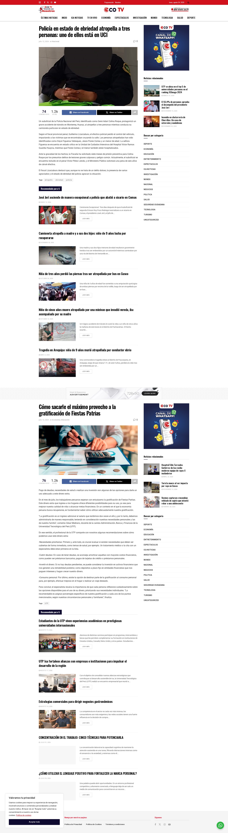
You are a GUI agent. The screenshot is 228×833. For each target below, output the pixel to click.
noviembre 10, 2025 (170, 111)
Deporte (191, 17)
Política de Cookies (94, 824)
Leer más (87, 218)
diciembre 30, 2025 (47, 242)
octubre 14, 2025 (46, 319)
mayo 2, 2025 (45, 355)
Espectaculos (122, 17)
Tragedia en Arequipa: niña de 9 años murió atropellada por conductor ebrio (85, 349)
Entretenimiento (152, 159)
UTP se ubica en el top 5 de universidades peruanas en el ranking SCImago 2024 (174, 89)
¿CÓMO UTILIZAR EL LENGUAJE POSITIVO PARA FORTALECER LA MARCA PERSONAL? (88, 773)
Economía (106, 17)
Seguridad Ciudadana (154, 204)
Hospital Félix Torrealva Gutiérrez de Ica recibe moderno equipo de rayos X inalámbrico (173, 469)
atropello (49, 180)
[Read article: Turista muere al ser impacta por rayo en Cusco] (152, 487)
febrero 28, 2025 (169, 507)
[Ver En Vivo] (180, 9)
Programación (109, 2)
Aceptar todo (34, 822)
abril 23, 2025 (168, 477)
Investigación (140, 17)
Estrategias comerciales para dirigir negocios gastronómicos (76, 701)
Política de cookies (23, 815)
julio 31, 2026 (45, 742)
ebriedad (59, 180)
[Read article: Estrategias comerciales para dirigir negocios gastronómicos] (57, 719)
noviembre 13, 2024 (170, 489)
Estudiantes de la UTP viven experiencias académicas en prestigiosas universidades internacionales (80, 622)
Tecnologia (167, 17)
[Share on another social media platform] (135, 112)
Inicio (64, 17)
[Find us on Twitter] (48, 2)
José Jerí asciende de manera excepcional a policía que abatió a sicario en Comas (88, 197)
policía (69, 180)
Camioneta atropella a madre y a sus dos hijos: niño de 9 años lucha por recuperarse (82, 235)
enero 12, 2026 (45, 202)
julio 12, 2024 (44, 41)
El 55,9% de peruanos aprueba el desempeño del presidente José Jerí (175, 104)
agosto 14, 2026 (46, 706)
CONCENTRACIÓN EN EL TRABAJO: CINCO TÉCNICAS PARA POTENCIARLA (81, 737)
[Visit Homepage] (114, 9)
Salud (180, 17)
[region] (34, 811)
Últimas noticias (49, 17)
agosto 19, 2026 (46, 630)
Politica (148, 194)
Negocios (148, 189)
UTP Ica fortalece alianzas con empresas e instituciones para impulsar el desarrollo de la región (83, 663)
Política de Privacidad (73, 824)
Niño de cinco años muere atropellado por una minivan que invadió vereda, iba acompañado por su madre (86, 311)
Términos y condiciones (115, 824)
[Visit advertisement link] (166, 48)
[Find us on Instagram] (51, 2)
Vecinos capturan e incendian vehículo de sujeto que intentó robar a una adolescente (175, 500)
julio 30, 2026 (45, 778)
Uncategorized (151, 219)
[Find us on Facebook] (44, 2)
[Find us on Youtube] (55, 2)
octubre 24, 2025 (46, 278)
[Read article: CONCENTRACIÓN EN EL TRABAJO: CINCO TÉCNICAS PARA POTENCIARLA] (57, 755)
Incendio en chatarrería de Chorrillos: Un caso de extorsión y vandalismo (173, 120)
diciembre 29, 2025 (170, 126)
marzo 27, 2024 (168, 95)
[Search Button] (188, 2)
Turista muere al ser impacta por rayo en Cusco (175, 484)
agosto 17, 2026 (46, 670)
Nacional (55, 41)
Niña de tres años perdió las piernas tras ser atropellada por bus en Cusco (83, 273)
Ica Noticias (77, 17)
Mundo (154, 17)
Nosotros (118, 2)
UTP (46, 603)
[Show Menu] (40, 2)
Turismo (148, 214)
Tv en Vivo (92, 17)
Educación (149, 154)
